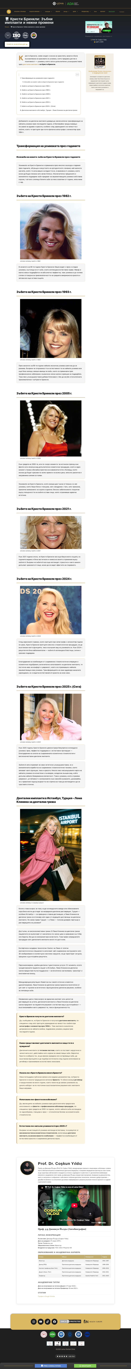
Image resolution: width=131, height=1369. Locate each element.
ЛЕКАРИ (58, 11)
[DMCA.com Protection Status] (70, 1323)
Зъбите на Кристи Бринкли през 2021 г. (36, 98)
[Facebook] (54, 1322)
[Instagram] (34, 1322)
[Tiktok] (48, 1322)
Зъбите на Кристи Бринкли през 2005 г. (36, 94)
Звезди (65, 11)
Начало (7, 27)
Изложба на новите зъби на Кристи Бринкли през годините (44, 82)
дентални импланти (31, 64)
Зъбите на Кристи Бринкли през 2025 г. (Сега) (38, 106)
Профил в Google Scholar (46, 1296)
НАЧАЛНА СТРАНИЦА (20, 11)
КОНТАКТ (102, 11)
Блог (95, 11)
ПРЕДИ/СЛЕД (85, 11)
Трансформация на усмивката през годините (37, 78)
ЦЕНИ (74, 11)
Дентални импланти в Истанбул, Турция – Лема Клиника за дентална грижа (49, 110)
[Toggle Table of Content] (76, 74)
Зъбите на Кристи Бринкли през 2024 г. (36, 102)
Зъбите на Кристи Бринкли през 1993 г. (36, 90)
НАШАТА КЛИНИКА (34, 11)
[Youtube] (41, 1322)
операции (47, 11)
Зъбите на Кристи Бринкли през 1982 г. (36, 86)
